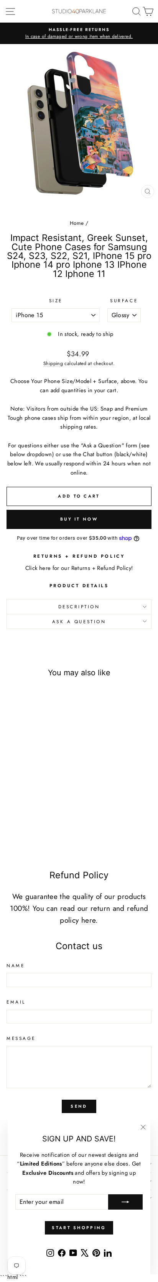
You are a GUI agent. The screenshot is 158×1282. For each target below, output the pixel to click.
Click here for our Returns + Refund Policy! (79, 568)
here (88, 920)
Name (16, 965)
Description (79, 606)
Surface (124, 300)
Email (16, 1002)
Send (79, 1106)
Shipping (53, 363)
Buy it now (79, 519)
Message (21, 1038)
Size (56, 300)
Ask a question (79, 621)
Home (77, 223)
